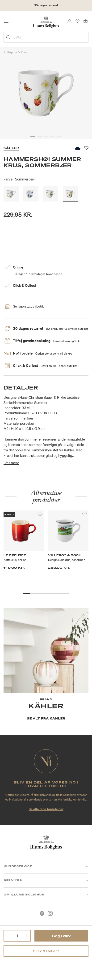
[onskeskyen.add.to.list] (77, 148)
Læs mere (11, 462)
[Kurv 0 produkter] (86, 21)
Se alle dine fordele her (46, 809)
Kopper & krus (17, 52)
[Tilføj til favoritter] (40, 514)
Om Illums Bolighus (24, 894)
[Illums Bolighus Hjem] (46, 22)
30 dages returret (46, 5)
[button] (32, 136)
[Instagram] (50, 913)
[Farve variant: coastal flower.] (30, 193)
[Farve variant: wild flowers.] (50, 193)
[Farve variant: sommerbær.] (70, 193)
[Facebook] (42, 913)
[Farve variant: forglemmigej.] (11, 193)
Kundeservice (18, 866)
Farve (19, 179)
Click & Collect (46, 951)
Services (13, 880)
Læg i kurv (61, 935)
